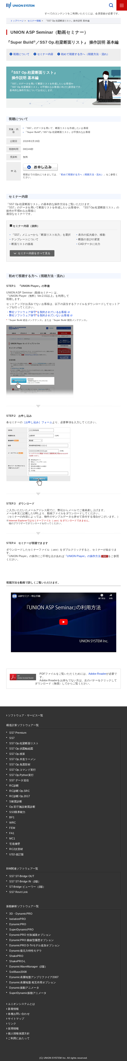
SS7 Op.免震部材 (19, 764)
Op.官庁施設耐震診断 (22, 806)
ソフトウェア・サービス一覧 (25, 715)
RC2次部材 (16, 849)
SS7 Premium (17, 732)
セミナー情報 (34, 20)
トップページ (17, 20)
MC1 (12, 838)
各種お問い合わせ (19, 1013)
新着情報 (13, 1008)
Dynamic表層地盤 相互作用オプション (32, 982)
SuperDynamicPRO (21, 929)
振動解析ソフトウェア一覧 (22, 906)
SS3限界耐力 (17, 812)
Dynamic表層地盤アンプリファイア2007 (34, 977)
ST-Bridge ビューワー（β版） (27, 886)
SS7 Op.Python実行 (21, 775)
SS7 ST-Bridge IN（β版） (25, 881)
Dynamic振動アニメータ (24, 987)
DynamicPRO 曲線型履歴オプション (31, 940)
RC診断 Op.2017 (19, 796)
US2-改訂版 (16, 854)
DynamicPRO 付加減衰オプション (30, 934)
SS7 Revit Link (18, 892)
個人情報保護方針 (19, 1033)
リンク (12, 1023)
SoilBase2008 (18, 971)
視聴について (21, 54)
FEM (12, 828)
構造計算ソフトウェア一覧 (22, 725)
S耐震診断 (15, 801)
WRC (12, 822)
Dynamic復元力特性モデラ (25, 950)
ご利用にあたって (19, 1038)
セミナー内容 (45, 54)
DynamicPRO (17, 924)
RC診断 (14, 785)
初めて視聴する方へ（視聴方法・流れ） (85, 54)
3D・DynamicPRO (20, 913)
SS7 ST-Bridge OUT (21, 876)
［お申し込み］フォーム (37, 422)
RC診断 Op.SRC (19, 791)
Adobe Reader (97, 673)
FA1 (11, 833)
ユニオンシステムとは (21, 1004)
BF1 (11, 817)
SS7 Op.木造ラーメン (22, 759)
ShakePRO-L (17, 961)
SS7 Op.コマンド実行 (22, 769)
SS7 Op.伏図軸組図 (21, 748)
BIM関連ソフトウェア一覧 (22, 868)
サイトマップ (16, 1018)
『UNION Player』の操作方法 (82, 556)
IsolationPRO (17, 919)
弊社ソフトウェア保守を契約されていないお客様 (39, 315)
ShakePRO (16, 956)
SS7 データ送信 (19, 780)
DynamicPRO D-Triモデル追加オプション (34, 945)
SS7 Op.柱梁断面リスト (23, 743)
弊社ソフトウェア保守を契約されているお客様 (38, 312)
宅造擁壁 (14, 843)
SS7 (12, 738)
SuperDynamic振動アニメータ (27, 993)
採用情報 (13, 1028)
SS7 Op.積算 (17, 753)
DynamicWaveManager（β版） (28, 966)
